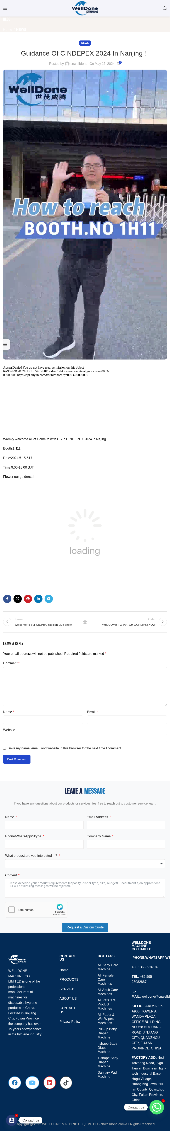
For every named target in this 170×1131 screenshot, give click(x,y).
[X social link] (17, 599)
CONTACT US (68, 1010)
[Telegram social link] (49, 599)
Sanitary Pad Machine (107, 1074)
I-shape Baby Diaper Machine (107, 1048)
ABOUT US (68, 998)
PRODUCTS (69, 979)
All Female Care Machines (106, 979)
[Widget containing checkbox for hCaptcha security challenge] (36, 909)
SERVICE (67, 989)
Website (9, 730)
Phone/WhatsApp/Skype (23, 836)
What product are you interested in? (31, 855)
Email (92, 712)
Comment (11, 663)
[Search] (165, 8)
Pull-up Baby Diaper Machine (107, 1033)
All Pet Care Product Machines (106, 1004)
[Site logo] (85, 8)
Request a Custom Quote (85, 927)
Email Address (97, 817)
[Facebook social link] (7, 599)
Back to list (85, 622)
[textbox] (85, 863)
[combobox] (85, 863)
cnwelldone (78, 63)
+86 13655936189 (145, 967)
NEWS (21, 29)
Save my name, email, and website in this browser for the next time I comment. (65, 748)
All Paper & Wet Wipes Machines (106, 1019)
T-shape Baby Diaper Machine (108, 1062)
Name (8, 712)
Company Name (99, 836)
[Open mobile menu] (5, 8)
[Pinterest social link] (28, 599)
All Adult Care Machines (108, 992)
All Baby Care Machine (108, 967)
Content (11, 875)
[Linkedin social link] (38, 599)
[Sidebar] (5, 344)
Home (7, 29)
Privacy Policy (70, 1021)
